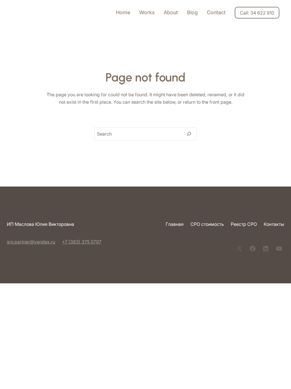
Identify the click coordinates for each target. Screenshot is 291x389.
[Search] (189, 134)
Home (123, 12)
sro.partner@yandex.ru (31, 242)
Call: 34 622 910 (257, 13)
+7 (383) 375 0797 (81, 242)
